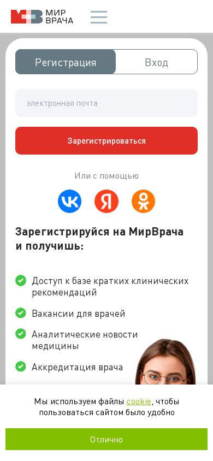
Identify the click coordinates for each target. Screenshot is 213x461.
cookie (139, 400)
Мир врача (42, 16)
